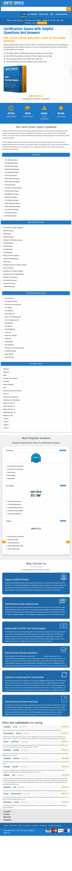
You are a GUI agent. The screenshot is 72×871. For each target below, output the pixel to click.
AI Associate (11, 472)
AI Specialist (11, 475)
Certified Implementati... (15, 507)
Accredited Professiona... (15, 469)
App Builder (11, 478)
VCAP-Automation (13, 543)
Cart (52, 14)
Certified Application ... (14, 501)
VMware (9, 521)
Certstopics (39, 656)
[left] (4, 542)
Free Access (43, 14)
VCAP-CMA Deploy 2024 (15, 546)
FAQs (20, 825)
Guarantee (43, 825)
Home (24, 14)
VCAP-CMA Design (13, 549)
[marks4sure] (19, 14)
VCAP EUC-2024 (12, 539)
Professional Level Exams (15, 536)
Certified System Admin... (15, 510)
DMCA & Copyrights (55, 825)
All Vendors (32, 14)
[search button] (68, 9)
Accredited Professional (15, 466)
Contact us (27, 825)
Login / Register (61, 14)
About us (35, 825)
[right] (68, 542)
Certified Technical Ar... (14, 514)
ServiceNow (10, 486)
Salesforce (9, 450)
